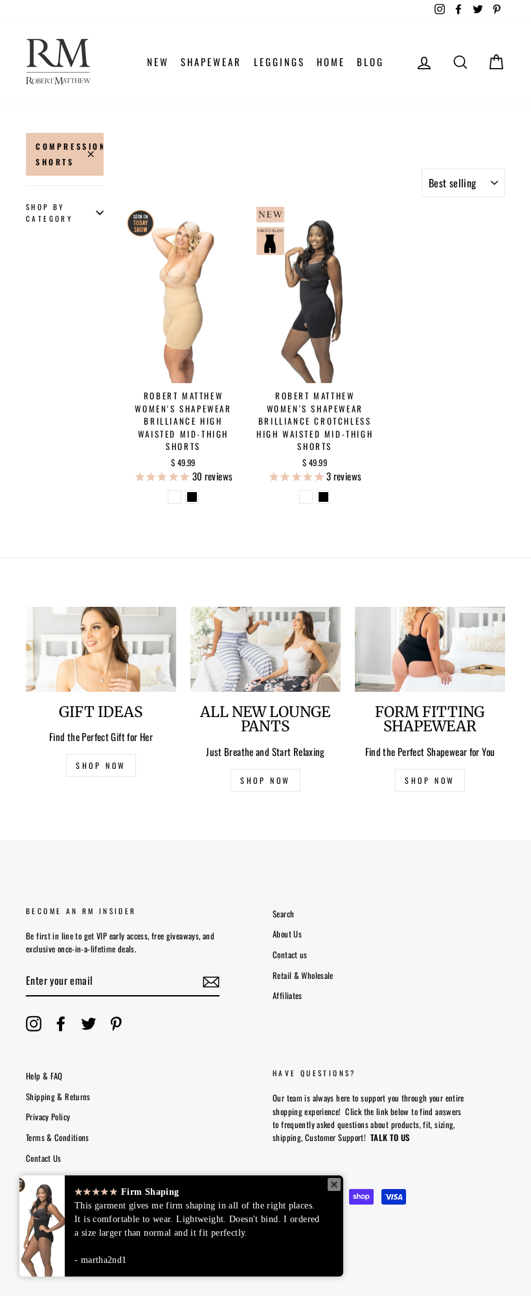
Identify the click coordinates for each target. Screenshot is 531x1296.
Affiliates (287, 995)
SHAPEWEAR (211, 61)
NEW (158, 61)
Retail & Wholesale (303, 975)
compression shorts (70, 154)
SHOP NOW (101, 765)
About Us (287, 934)
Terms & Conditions (57, 1137)
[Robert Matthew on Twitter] (88, 1023)
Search (283, 914)
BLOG (370, 61)
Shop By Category (49, 213)
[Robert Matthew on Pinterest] (116, 1023)
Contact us (290, 954)
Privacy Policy (48, 1117)
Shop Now (430, 780)
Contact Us (44, 1158)
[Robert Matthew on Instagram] (33, 1023)
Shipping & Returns (58, 1096)
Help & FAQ (44, 1076)
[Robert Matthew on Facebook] (61, 1023)
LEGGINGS (279, 61)
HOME (331, 61)
